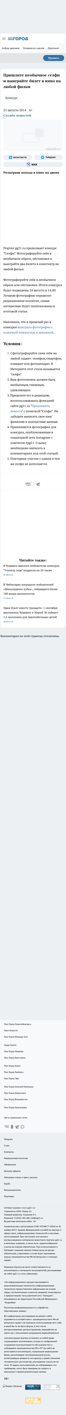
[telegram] (39, 484)
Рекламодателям (12, 1190)
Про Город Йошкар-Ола (16, 1036)
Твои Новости (11, 1030)
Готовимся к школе (34, 48)
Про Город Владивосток (16, 1099)
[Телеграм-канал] (48, 157)
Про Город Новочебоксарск (17, 1024)
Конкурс (11, 98)
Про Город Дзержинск (15, 1093)
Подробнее (10, 1302)
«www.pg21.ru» (28, 1207)
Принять (53, 58)
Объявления (10, 1164)
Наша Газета (10, 1045)
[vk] (28, 484)
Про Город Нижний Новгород (18, 1086)
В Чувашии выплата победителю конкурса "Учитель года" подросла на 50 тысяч (31, 570)
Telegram (8, 1139)
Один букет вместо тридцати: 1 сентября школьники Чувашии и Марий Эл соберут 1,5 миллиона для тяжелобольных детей (30, 614)
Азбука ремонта (11, 48)
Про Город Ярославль (15, 1057)
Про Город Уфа (11, 1078)
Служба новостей (17, 115)
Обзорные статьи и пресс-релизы (20, 1177)
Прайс (7, 1183)
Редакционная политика (16, 1158)
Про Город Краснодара (15, 1107)
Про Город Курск (12, 1065)
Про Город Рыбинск (13, 1072)
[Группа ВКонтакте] (17, 157)
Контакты (9, 1152)
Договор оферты (12, 1171)
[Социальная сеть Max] (33, 164)
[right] (62, 48)
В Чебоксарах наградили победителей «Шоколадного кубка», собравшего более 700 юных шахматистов (30, 591)
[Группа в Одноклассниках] (12, 1126)
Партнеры (9, 1196)
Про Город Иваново (13, 1051)
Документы (54, 48)
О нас (7, 1145)
